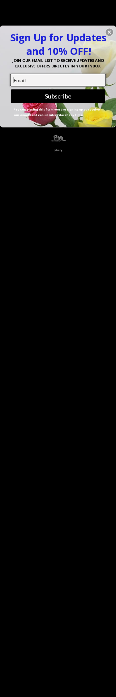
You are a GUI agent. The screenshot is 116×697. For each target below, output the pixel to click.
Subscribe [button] (58, 96)
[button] (109, 32)
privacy (58, 149)
